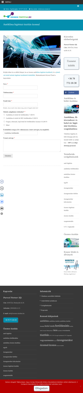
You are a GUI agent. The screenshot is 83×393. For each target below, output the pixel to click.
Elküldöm (8, 156)
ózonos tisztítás (68, 216)
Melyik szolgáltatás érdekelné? (14, 112)
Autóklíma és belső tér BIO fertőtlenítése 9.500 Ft (22, 118)
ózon (55, 340)
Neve (5, 84)
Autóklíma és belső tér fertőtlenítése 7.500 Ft (20, 115)
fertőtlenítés (62, 325)
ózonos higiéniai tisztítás (11, 366)
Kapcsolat (44, 310)
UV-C (50, 335)
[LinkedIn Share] (2, 195)
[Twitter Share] (2, 188)
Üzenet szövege (9, 138)
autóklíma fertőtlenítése (71, 169)
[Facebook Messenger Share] (2, 202)
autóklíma (44, 321)
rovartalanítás (66, 330)
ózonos (52, 345)
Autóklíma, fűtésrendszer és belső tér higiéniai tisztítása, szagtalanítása (71, 123)
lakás (55, 330)
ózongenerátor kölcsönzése (11, 361)
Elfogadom (41, 388)
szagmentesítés (68, 221)
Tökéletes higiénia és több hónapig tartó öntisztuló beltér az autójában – (71, 139)
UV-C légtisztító (69, 227)
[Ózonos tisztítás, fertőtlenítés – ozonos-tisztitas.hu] (16, 15)
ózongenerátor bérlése (71, 193)
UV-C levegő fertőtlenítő (58, 335)
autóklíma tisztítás (54, 321)
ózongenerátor (68, 188)
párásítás (60, 330)
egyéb (66, 183)
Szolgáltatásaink (46, 305)
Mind (7, 125)
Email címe (7, 101)
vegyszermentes (47, 340)
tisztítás (44, 334)
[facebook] (78, 7)
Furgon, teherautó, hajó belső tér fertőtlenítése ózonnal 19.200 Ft (26, 122)
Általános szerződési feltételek (50, 296)
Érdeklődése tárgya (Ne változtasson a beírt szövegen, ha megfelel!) (26, 130)
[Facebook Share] (2, 181)
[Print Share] (2, 208)
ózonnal (44, 345)
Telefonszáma (8, 92)
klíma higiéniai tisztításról (44, 72)
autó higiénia (68, 163)
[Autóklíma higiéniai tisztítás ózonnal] (32, 51)
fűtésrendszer (50, 330)
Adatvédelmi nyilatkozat (49, 301)
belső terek (50, 326)
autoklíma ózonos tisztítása (11, 343)
